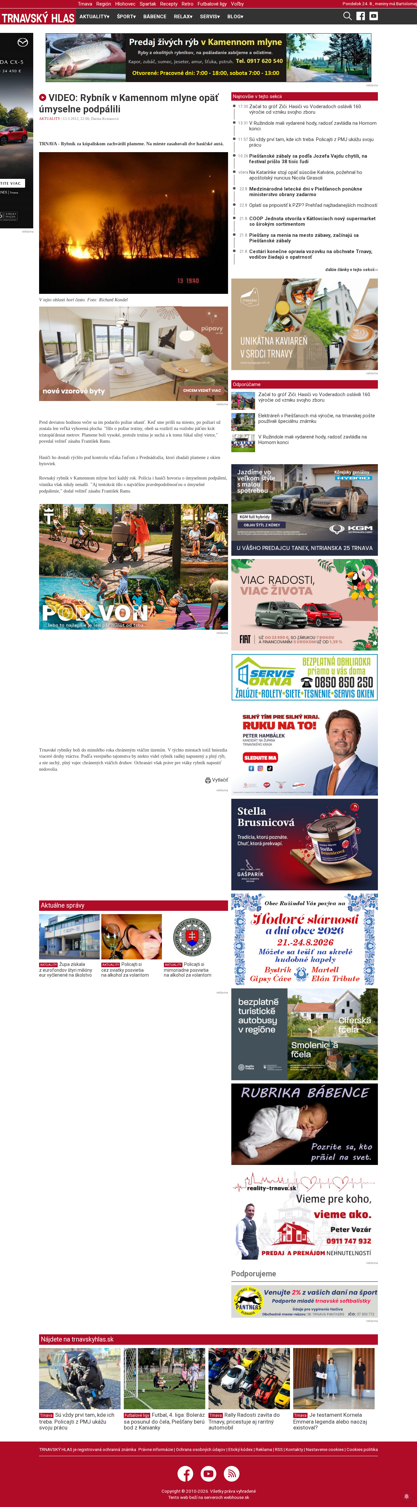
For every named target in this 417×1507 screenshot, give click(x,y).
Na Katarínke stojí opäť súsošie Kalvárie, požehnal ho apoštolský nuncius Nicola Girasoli (305, 175)
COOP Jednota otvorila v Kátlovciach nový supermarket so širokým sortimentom (312, 221)
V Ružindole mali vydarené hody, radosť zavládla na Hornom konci (313, 126)
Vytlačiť (219, 780)
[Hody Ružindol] (304, 939)
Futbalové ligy (212, 4)
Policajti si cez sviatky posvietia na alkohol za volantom (125, 970)
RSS (279, 1449)
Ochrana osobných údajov (200, 1449)
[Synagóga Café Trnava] (304, 324)
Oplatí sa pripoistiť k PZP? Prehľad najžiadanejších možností (313, 205)
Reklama (264, 1449)
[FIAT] (304, 605)
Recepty (169, 4)
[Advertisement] (94, 839)
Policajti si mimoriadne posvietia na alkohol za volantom (187, 970)
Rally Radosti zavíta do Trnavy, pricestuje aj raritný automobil (244, 1421)
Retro (188, 4)
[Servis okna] (304, 677)
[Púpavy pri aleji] (133, 353)
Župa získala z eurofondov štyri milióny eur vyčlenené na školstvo (65, 970)
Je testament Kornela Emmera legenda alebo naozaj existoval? (330, 1421)
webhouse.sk (236, 1497)
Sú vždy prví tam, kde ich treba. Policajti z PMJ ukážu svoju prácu (311, 142)
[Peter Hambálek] (304, 750)
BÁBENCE (154, 17)
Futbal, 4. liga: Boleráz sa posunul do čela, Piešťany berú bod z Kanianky (164, 1421)
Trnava (85, 4)
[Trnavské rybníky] (208, 57)
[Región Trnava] (304, 1034)
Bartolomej (406, 3)
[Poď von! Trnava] (133, 567)
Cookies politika (362, 1449)
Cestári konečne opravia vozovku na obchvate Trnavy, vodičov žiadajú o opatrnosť (310, 254)
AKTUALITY (49, 119)
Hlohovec (125, 4)
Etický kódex (240, 1449)
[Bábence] (304, 1124)
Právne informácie (155, 1449)
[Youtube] (373, 16)
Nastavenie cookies (325, 1449)
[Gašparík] (304, 844)
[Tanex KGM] (304, 510)
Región (103, 4)
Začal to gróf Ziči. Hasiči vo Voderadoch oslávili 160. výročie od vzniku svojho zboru (305, 109)
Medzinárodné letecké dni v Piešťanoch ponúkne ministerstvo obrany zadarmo (305, 191)
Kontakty (294, 1449)
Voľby (237, 4)
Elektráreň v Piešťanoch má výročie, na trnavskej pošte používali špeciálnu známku (316, 418)
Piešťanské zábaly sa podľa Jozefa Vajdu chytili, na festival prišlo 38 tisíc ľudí (308, 159)
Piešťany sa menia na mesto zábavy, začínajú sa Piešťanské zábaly (304, 238)
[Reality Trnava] (304, 1214)
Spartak (148, 4)
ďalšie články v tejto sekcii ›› (351, 270)
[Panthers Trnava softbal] (304, 1301)
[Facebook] (360, 16)
